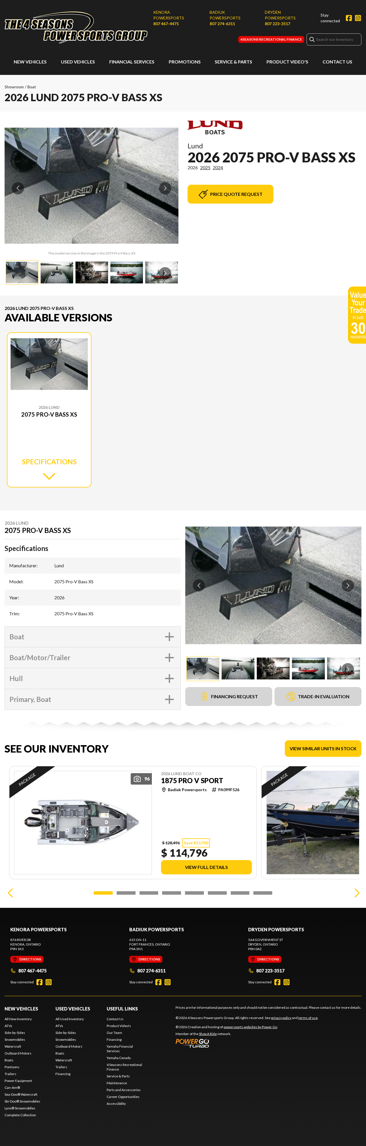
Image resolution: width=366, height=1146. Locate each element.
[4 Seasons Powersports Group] (76, 27)
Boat (31, 86)
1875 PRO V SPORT (192, 781)
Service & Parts (233, 61)
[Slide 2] (126, 893)
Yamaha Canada (119, 1058)
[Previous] (10, 893)
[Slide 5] (194, 893)
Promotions (185, 61)
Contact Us (337, 61)
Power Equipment (18, 1081)
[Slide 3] (149, 893)
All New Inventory (18, 1019)
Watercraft (13, 1046)
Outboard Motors (18, 1053)
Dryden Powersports (280, 15)
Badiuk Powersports (225, 15)
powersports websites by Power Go (250, 1027)
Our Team (114, 1032)
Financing (62, 1074)
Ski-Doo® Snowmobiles (22, 1101)
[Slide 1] (103, 893)
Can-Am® (12, 1087)
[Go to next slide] (165, 188)
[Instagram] (358, 18)
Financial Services (131, 61)
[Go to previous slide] (18, 188)
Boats (9, 1060)
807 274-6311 (222, 23)
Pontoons (12, 1067)
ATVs (8, 1026)
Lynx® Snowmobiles (20, 1108)
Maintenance (117, 1083)
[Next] (355, 893)
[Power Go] (227, 1043)
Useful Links (122, 1008)
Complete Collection (20, 1115)
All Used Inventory (69, 1019)
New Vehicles (30, 61)
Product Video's (287, 61)
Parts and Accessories (124, 1090)
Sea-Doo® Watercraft (21, 1094)
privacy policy (281, 1018)
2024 (218, 167)
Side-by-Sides (15, 1032)
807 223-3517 (277, 23)
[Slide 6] (217, 893)
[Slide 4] (171, 893)
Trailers (10, 1074)
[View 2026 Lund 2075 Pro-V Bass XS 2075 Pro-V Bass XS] (22, 272)
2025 (205, 167)
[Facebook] (348, 18)
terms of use (308, 1018)
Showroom (14, 86)
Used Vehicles (78, 61)
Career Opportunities (123, 1097)
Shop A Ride (208, 1034)
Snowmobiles (15, 1039)
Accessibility (116, 1103)
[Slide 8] (262, 893)
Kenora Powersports (168, 15)
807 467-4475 (166, 23)
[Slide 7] (240, 893)
